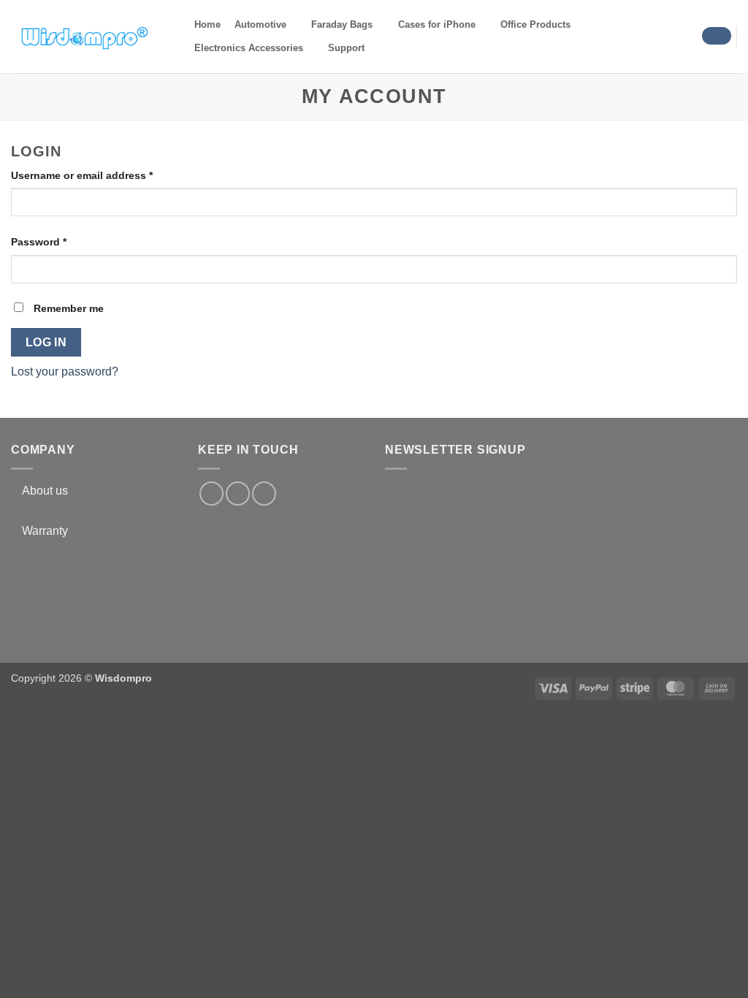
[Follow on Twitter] (238, 493)
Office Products (535, 24)
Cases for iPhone (437, 24)
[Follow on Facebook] (211, 493)
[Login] (716, 36)
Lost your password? (64, 371)
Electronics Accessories (248, 47)
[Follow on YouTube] (264, 493)
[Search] (384, 48)
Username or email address (104, 175)
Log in (46, 342)
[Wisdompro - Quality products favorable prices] (84, 36)
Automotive (260, 24)
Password (61, 241)
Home (207, 24)
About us (45, 490)
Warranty (45, 531)
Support (346, 47)
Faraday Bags (342, 24)
